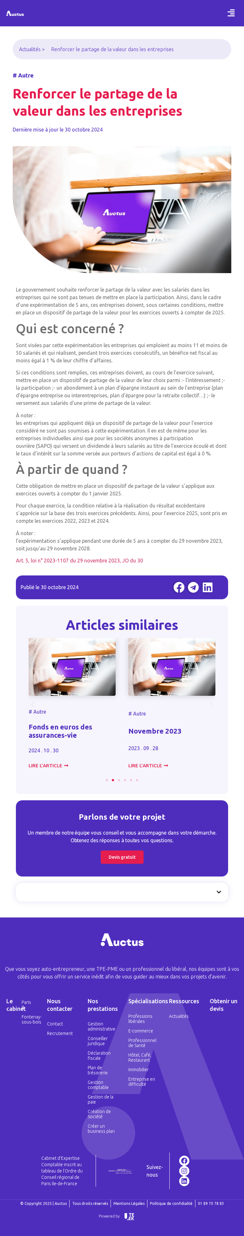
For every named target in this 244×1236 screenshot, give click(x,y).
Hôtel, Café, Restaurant (139, 1057)
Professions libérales (140, 1019)
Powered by (109, 1216)
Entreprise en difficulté (141, 1082)
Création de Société (99, 1114)
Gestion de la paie (100, 1099)
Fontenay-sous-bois (28, 1019)
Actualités (179, 1016)
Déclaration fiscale (99, 1056)
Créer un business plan (101, 1129)
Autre (39, 712)
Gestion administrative (101, 1026)
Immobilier (138, 1069)
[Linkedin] (184, 1181)
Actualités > (32, 49)
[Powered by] (129, 1216)
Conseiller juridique (98, 1041)
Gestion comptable (98, 1085)
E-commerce (140, 1030)
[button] (231, 13)
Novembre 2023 (155, 731)
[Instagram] (184, 1171)
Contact (55, 1023)
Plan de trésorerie (98, 1070)
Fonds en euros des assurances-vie (60, 731)
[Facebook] (184, 1161)
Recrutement (60, 1033)
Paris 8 (26, 1005)
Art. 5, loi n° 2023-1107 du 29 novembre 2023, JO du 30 (79, 560)
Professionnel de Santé (142, 1043)
